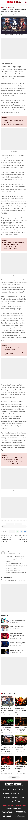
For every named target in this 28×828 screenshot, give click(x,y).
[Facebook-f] (8, 801)
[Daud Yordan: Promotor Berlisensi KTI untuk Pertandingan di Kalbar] (5, 620)
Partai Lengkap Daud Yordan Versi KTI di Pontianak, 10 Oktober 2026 (14, 243)
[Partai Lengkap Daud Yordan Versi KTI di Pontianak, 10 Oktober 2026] (7, 701)
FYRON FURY (18, 524)
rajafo (7, 552)
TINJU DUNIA (11, 7)
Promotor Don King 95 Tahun (16, 650)
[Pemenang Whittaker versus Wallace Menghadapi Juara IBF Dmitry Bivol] (5, 636)
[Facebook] (10, 531)
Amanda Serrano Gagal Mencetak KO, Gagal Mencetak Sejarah (13, 353)
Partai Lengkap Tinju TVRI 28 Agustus (13, 124)
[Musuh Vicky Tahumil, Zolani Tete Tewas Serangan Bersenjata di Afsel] (5, 644)
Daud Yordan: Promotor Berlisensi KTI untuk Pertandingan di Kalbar (18, 619)
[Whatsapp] (19, 801)
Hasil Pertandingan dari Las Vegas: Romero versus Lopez (13, 349)
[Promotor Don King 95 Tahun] (5, 651)
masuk (10, 580)
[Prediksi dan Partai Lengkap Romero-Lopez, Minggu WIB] (21, 740)
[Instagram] (15, 801)
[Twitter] (13, 531)
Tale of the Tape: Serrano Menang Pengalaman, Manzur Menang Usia (6, 769)
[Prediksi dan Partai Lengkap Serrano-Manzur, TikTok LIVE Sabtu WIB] (21, 760)
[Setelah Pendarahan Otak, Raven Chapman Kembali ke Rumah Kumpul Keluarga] (7, 740)
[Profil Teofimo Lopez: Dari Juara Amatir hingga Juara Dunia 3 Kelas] (21, 701)
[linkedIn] (21, 531)
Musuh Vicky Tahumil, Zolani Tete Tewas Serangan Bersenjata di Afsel (14, 459)
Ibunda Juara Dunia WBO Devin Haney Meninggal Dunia (13, 121)
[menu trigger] (2, 2)
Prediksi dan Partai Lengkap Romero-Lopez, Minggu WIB (20, 747)
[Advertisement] (14, 48)
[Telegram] (25, 531)
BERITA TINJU (4, 7)
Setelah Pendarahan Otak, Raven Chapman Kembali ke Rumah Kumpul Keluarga (15, 463)
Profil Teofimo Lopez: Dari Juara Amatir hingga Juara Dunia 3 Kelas (14, 248)
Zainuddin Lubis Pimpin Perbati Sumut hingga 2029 (17, 627)
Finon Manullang (10, 13)
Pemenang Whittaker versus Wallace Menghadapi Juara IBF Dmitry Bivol (17, 635)
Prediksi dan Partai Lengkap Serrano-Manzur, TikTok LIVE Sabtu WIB (20, 769)
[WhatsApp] (17, 531)
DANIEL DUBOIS (10, 524)
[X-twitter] (12, 801)
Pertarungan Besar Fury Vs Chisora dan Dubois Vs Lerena (14, 526)
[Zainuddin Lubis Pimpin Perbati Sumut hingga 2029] (5, 628)
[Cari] (26, 2)
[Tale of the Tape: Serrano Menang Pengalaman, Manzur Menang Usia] (7, 760)
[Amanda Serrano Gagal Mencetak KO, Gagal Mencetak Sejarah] (21, 721)
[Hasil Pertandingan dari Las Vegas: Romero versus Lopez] (7, 721)
